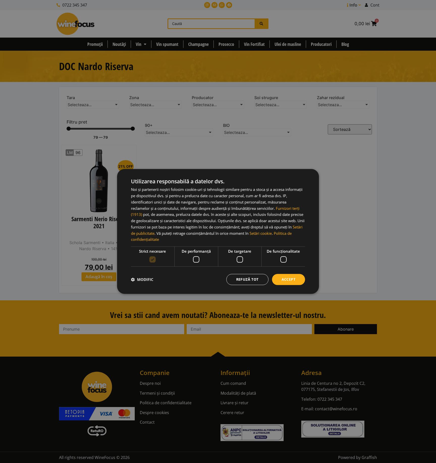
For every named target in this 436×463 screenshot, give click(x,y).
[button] (142, 279)
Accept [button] (288, 279)
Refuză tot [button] (247, 279)
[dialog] (218, 231)
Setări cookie (261, 233)
